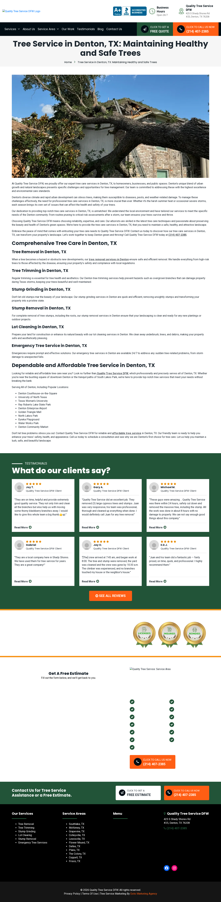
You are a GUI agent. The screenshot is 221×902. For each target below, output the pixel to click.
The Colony (144, 724)
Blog (101, 29)
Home (68, 62)
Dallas (140, 747)
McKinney (143, 732)
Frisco (180, 739)
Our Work (68, 29)
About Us (29, 29)
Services (10, 29)
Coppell (181, 732)
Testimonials (86, 29)
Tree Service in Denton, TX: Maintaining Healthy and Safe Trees (117, 62)
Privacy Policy (72, 893)
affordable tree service (126, 433)
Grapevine (143, 709)
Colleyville (143, 739)
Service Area (46, 29)
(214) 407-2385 (177, 234)
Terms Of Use (90, 893)
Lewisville (183, 701)
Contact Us (114, 29)
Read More (21, 527)
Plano (140, 717)
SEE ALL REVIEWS (112, 596)
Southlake (183, 724)
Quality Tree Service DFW (112, 373)
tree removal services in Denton (109, 259)
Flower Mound (186, 709)
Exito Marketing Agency (143, 893)
